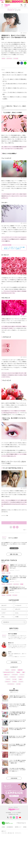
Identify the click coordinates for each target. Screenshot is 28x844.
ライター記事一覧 (14, 548)
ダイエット (8, 681)
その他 (16, 616)
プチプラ (8, 679)
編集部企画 (20, 670)
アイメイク (8, 56)
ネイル (16, 613)
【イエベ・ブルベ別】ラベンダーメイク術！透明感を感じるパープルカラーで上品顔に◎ (14, 248)
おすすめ (13, 670)
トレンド (22, 674)
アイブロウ (15, 595)
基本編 (18, 672)
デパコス (14, 681)
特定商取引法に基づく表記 (13, 814)
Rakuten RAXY (8, 5)
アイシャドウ (9, 584)
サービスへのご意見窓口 (16, 812)
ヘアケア (3, 613)
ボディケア (17, 609)
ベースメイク (18, 605)
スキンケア (3, 605)
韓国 (23, 672)
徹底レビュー (7, 674)
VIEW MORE (14, 662)
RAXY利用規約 (8, 812)
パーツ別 (8, 573)
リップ (6, 676)
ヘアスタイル (12, 676)
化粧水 (20, 679)
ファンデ (20, 681)
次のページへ (14, 522)
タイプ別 (18, 684)
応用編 (21, 584)
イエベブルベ (9, 58)
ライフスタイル (11, 684)
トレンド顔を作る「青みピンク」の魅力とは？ (13, 72)
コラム (2, 616)
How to (3, 58)
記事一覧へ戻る (14, 554)
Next (24, 529)
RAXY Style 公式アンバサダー (9, 672)
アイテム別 (16, 58)
